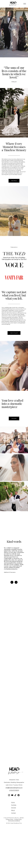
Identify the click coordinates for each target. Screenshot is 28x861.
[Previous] (12, 582)
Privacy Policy (9, 819)
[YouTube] (12, 795)
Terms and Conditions (14, 820)
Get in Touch (14, 333)
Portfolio (14, 418)
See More (14, 180)
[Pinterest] (19, 795)
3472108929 (15, 790)
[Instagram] (9, 795)
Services (13, 807)
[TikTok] (15, 795)
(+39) (10, 790)
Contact (13, 813)
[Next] (16, 582)
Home (13, 802)
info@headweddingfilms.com (14, 787)
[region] (14, 565)
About (13, 810)
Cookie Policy (18, 819)
